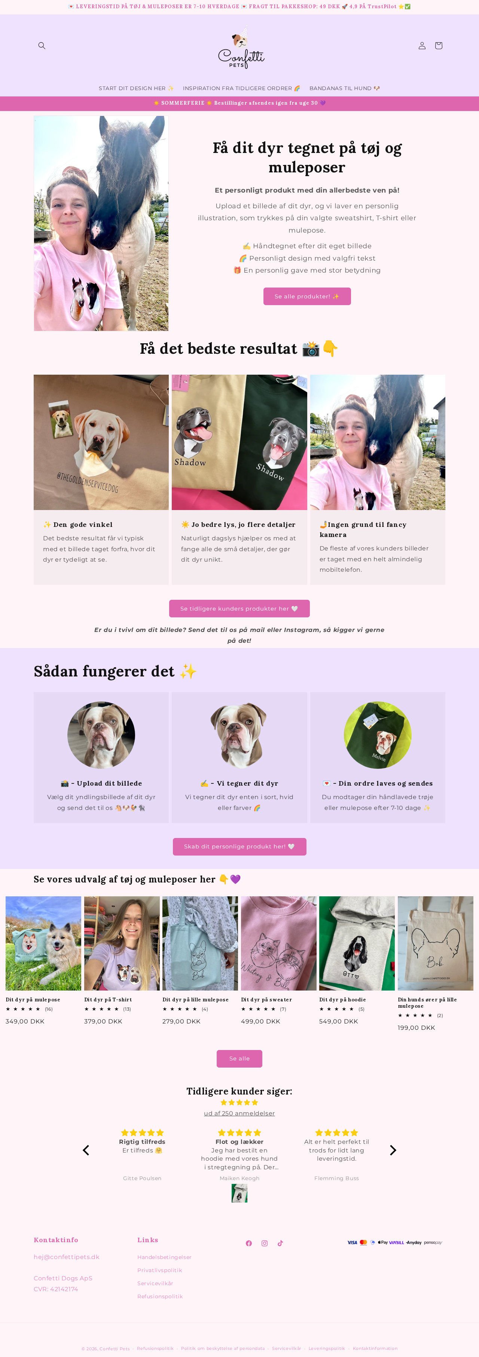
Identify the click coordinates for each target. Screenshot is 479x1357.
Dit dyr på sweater (266, 1000)
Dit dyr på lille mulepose (195, 1000)
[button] (42, 45)
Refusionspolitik (160, 1296)
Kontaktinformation (375, 1348)
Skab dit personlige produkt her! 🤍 (239, 846)
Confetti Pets (114, 1348)
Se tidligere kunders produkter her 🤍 (239, 608)
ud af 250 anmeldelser (239, 1113)
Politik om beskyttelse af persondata (223, 1348)
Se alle (239, 1058)
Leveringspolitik (327, 1348)
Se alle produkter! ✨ (307, 296)
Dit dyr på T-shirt (108, 1000)
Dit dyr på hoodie (342, 1000)
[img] (239, 1102)
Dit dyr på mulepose (33, 1000)
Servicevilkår (155, 1283)
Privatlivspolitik (159, 1270)
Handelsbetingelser (164, 1257)
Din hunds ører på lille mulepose (427, 1003)
